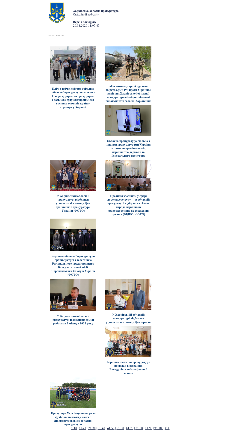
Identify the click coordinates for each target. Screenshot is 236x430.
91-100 (158, 428)
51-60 (120, 428)
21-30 (92, 428)
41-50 (111, 428)
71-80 (139, 428)
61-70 (129, 428)
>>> (167, 428)
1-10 (74, 428)
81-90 (148, 428)
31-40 (101, 428)
